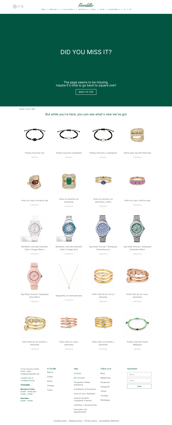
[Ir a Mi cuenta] (19, 6)
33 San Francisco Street (29, 369)
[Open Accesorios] (119, 9)
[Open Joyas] (58, 9)
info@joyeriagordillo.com (29, 374)
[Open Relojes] (86, 9)
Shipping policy (75, 421)
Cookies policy (60, 421)
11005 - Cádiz (25, 371)
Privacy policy (90, 421)
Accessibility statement (109, 421)
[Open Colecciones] (74, 9)
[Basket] (14, 6)
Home (22, 109)
